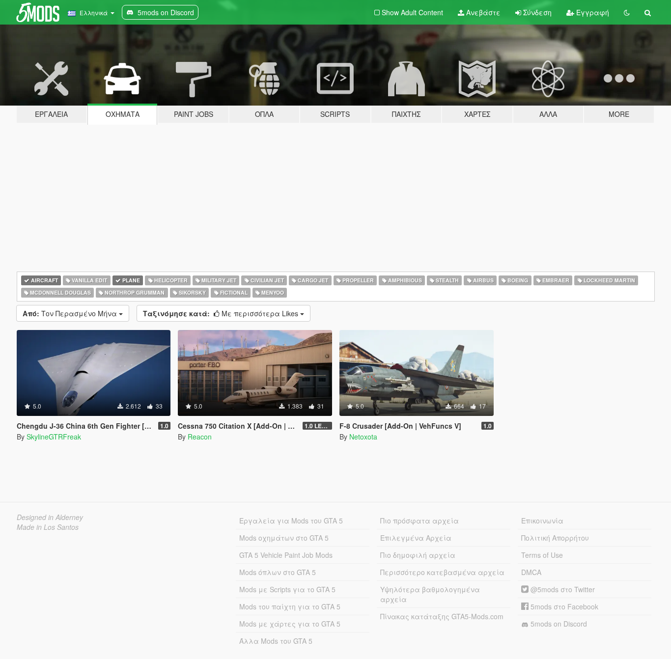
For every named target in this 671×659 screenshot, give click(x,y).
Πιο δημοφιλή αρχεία (417, 555)
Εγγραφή (591, 12)
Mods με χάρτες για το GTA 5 (289, 624)
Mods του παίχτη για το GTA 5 (289, 606)
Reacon (200, 436)
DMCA (531, 572)
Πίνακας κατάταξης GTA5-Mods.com (441, 616)
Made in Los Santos (48, 527)
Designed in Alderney (50, 517)
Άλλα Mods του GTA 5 (275, 641)
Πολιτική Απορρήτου (555, 538)
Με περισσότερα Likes (221, 313)
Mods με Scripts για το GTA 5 (287, 589)
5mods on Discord (558, 624)
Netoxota (363, 436)
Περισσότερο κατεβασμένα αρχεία (442, 572)
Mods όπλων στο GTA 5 (277, 572)
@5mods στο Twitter (562, 589)
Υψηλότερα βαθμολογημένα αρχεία (430, 594)
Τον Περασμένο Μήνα (71, 313)
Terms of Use (542, 555)
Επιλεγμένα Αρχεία (415, 538)
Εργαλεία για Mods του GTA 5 (291, 520)
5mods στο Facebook (563, 606)
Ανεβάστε (482, 12)
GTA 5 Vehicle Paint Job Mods (286, 555)
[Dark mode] (626, 12)
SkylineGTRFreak (54, 436)
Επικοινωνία (542, 520)
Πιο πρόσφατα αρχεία (419, 520)
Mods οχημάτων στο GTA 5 (284, 538)
